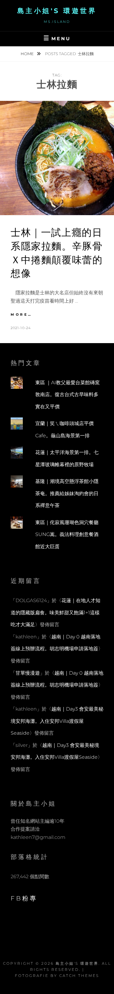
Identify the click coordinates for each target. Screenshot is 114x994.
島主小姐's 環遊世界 (57, 11)
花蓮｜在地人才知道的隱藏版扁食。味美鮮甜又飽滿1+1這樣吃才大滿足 (55, 612)
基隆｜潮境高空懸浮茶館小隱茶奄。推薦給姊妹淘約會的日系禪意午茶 (66, 493)
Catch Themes (79, 975)
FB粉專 (24, 898)
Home (28, 53)
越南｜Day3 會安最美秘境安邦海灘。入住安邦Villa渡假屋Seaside (57, 721)
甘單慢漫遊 (28, 673)
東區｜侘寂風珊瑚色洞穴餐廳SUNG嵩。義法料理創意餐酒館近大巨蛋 (66, 534)
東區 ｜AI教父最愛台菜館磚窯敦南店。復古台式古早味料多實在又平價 (67, 395)
